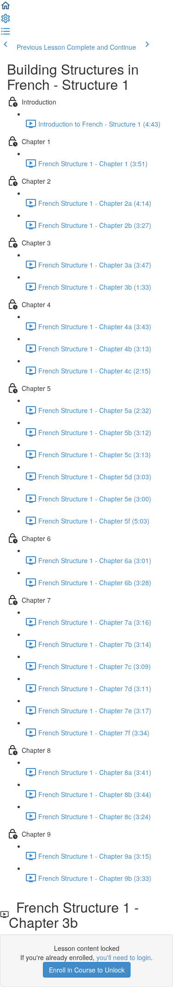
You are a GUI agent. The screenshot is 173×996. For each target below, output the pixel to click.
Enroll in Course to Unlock (87, 969)
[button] (5, 8)
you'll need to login (123, 957)
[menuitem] (5, 21)
